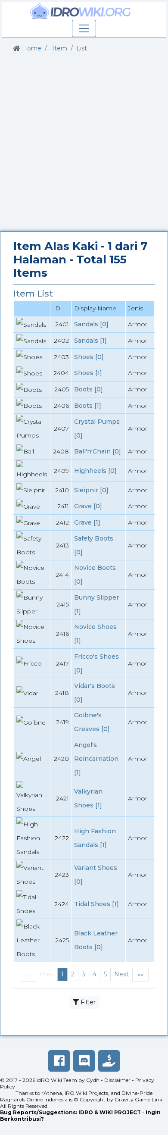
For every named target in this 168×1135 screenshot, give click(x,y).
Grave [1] (87, 522)
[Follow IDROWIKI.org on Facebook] (59, 1061)
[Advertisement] (84, 142)
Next (121, 974)
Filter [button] (87, 1002)
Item (59, 48)
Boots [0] (88, 389)
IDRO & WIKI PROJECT (109, 1112)
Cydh (93, 1080)
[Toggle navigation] (84, 28)
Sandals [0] (91, 324)
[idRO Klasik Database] (80, 11)
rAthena (51, 1093)
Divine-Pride (136, 1093)
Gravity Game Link (138, 1099)
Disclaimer (117, 1080)
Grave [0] (88, 506)
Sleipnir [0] (91, 490)
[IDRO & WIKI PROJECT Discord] (84, 1061)
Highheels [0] (95, 471)
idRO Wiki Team (57, 1080)
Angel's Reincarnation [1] (96, 758)
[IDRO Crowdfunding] (109, 1061)
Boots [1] (87, 406)
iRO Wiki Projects (86, 1093)
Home (31, 48)
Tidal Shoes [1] (96, 904)
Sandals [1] (90, 340)
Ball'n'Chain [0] (97, 451)
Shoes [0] (89, 357)
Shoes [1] (88, 373)
